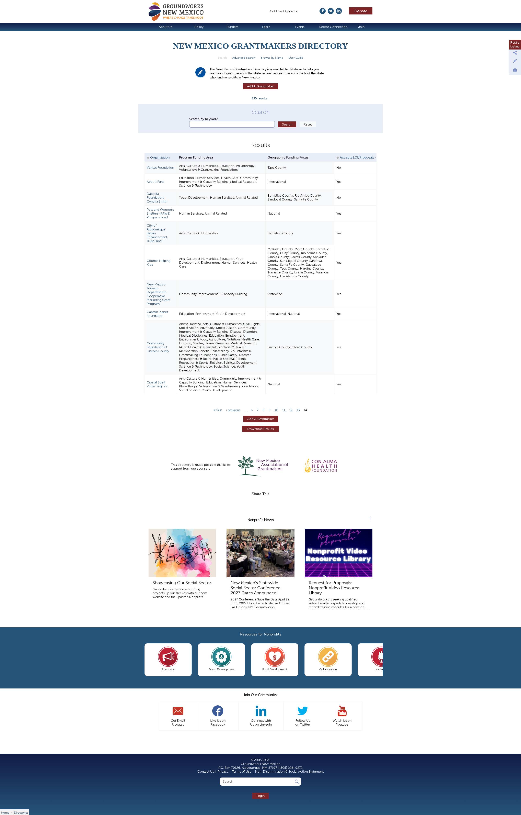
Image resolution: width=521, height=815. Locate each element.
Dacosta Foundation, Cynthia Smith (157, 197)
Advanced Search (243, 57)
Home (178, 11)
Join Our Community (260, 695)
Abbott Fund (155, 182)
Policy (199, 27)
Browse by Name (272, 57)
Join (361, 27)
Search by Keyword (203, 119)
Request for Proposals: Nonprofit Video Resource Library (334, 587)
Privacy (223, 771)
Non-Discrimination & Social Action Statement (289, 771)
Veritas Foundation (160, 168)
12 (290, 410)
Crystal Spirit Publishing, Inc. (158, 384)
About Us (165, 27)
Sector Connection (333, 27)
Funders (232, 27)
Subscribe (310, 11)
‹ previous (233, 410)
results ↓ (260, 98)
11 (283, 410)
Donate (360, 11)
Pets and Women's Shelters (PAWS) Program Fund (160, 213)
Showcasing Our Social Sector (182, 582)
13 (298, 410)
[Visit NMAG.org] (263, 466)
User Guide (296, 57)
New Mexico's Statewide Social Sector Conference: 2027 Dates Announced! (256, 587)
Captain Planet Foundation (157, 314)
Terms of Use (241, 771)
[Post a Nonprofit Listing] (515, 54)
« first (218, 410)
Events (299, 27)
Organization (160, 157)
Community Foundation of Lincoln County (158, 347)
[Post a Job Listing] (515, 71)
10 (276, 410)
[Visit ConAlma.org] (321, 464)
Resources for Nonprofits (260, 634)
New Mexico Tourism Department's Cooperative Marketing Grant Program (158, 294)
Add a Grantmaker (260, 86)
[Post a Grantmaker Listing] (515, 62)
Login (260, 796)
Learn (266, 27)
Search (224, 57)
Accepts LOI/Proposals (357, 157)
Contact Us (205, 771)
